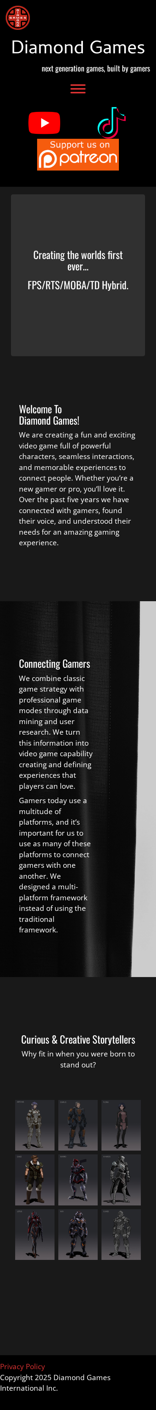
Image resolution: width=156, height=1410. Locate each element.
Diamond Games (78, 49)
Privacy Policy (22, 1366)
